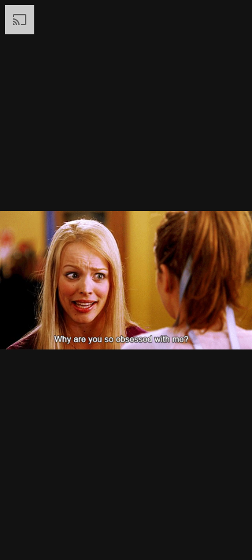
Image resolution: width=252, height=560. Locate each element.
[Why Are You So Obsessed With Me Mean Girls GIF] (126, 280)
